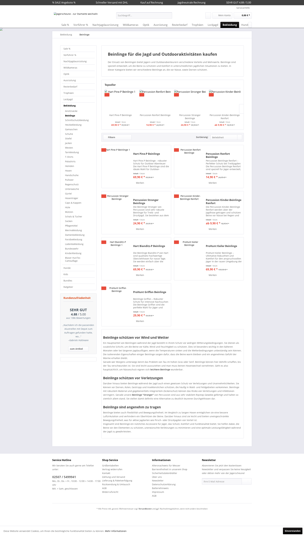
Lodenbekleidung (74, 244)
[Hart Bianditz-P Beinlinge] (116, 258)
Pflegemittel (71, 225)
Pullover (69, 179)
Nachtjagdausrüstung (75, 61)
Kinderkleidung (73, 253)
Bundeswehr (72, 248)
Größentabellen (110, 465)
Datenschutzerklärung (164, 484)
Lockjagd (68, 99)
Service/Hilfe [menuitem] (243, 7)
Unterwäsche (72, 188)
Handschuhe (72, 175)
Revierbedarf (70, 86)
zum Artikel (76, 348)
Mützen (69, 211)
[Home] (55, 25)
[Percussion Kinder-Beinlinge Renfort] (225, 101)
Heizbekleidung (73, 124)
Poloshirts (70, 161)
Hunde (67, 267)
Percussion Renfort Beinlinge (155, 115)
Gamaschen (71, 129)
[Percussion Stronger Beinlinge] (190, 101)
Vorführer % (69, 54)
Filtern (111, 137)
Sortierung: (202, 137)
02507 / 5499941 (64, 477)
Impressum (158, 491)
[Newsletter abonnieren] (247, 481)
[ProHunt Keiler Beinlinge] (189, 258)
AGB (104, 488)
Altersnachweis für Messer (166, 465)
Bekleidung (69, 105)
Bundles (67, 280)
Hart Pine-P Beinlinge (120, 115)
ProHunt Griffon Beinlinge (149, 292)
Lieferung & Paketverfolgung (117, 480)
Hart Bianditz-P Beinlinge (149, 246)
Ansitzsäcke (71, 110)
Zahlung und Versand (113, 476)
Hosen (68, 170)
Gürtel (68, 193)
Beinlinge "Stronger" (143, 394)
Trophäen (68, 92)
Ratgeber (68, 286)
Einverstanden (293, 530)
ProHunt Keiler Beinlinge (221, 246)
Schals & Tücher (73, 216)
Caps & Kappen (73, 202)
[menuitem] (144, 15)
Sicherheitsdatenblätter (164, 473)
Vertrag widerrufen (112, 469)
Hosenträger (71, 198)
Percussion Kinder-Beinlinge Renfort (225, 117)
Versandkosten (145, 508)
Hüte (67, 207)
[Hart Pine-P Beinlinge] (120, 101)
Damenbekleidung (75, 234)
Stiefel (68, 138)
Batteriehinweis (160, 488)
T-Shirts (69, 156)
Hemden (69, 166)
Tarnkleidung (72, 152)
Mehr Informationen (116, 531)
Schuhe (69, 133)
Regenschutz (72, 184)
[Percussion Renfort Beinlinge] (155, 101)
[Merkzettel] (208, 15)
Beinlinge (70, 115)
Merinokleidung (73, 230)
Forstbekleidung (73, 239)
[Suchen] (169, 15)
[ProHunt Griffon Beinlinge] (116, 305)
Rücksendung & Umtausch (116, 484)
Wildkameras (70, 67)
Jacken (68, 143)
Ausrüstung (69, 80)
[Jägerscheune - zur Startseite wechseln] (76, 16)
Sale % (66, 48)
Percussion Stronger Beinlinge (190, 117)
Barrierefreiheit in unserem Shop (169, 469)
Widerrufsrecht (110, 491)
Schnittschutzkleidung (77, 120)
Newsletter (158, 480)
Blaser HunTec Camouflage (72, 259)
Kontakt (106, 473)
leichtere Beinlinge (160, 369)
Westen (69, 147)
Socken (69, 221)
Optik (66, 73)
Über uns (157, 476)
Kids (65, 274)
